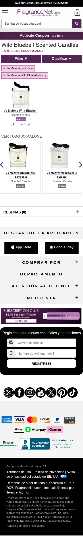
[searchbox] (37, 23)
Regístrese (41, 363)
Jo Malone (19, 68)
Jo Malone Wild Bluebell (26, 75)
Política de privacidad (48, 472)
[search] (70, 12)
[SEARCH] (76, 23)
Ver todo (21, 136)
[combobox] (41, 23)
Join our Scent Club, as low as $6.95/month (41, 3)
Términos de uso (18, 472)
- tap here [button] (42, 35)
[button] (5, 12)
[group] (20, 167)
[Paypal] (57, 420)
